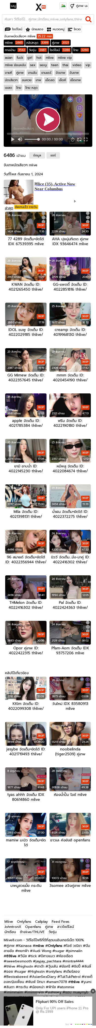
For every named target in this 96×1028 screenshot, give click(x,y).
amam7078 (58, 981)
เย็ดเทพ (75, 80)
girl (29, 57)
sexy (43, 65)
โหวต (77, 29)
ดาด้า (40, 966)
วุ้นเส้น (53, 966)
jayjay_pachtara (48, 961)
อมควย (27, 80)
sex (32, 65)
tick (34, 956)
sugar (59, 951)
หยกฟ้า (23, 951)
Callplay (41, 921)
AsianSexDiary (44, 976)
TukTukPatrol (70, 976)
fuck (20, 57)
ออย (9, 971)
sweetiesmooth (19, 961)
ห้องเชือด (66, 956)
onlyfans (55, 971)
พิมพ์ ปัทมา (36, 981)
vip (87, 65)
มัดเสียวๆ (11, 80)
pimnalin (75, 951)
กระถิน (23, 987)
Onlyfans (24, 921)
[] (88, 19)
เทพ (38, 80)
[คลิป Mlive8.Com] (41, 6)
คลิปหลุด (37, 42)
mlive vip (65, 57)
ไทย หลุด (31, 87)
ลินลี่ (87, 966)
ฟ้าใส (52, 987)
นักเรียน (10, 932)
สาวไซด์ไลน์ (65, 926)
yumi (88, 981)
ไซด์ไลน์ (17, 29)
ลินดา (10, 987)
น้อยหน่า (38, 987)
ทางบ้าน (15, 50)
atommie (67, 987)
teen (54, 65)
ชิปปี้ (77, 966)
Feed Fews (60, 921)
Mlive (8, 921)
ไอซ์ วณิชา (74, 945)
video (76, 65)
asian (9, 57)
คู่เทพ (60, 42)
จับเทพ (74, 72)
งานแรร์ (46, 72)
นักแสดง (37, 29)
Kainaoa (25, 945)
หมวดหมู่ (58, 29)
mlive (14, 42)
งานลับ (32, 72)
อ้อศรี (66, 966)
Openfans (33, 926)
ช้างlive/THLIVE (32, 932)
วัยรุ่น (37, 50)
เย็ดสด (50, 80)
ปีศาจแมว (48, 956)
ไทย (80, 50)
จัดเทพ (60, 72)
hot (39, 57)
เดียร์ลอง (73, 971)
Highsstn (37, 971)
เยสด (8, 87)
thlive (10, 966)
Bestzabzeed (17, 976)
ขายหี (8, 72)
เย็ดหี (62, 80)
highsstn (26, 966)
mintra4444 (74, 961)
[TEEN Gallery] (63, 5)
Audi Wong (42, 951)
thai (65, 65)
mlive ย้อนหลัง (15, 65)
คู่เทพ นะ (82, 5)
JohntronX (12, 926)
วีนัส (23, 956)
